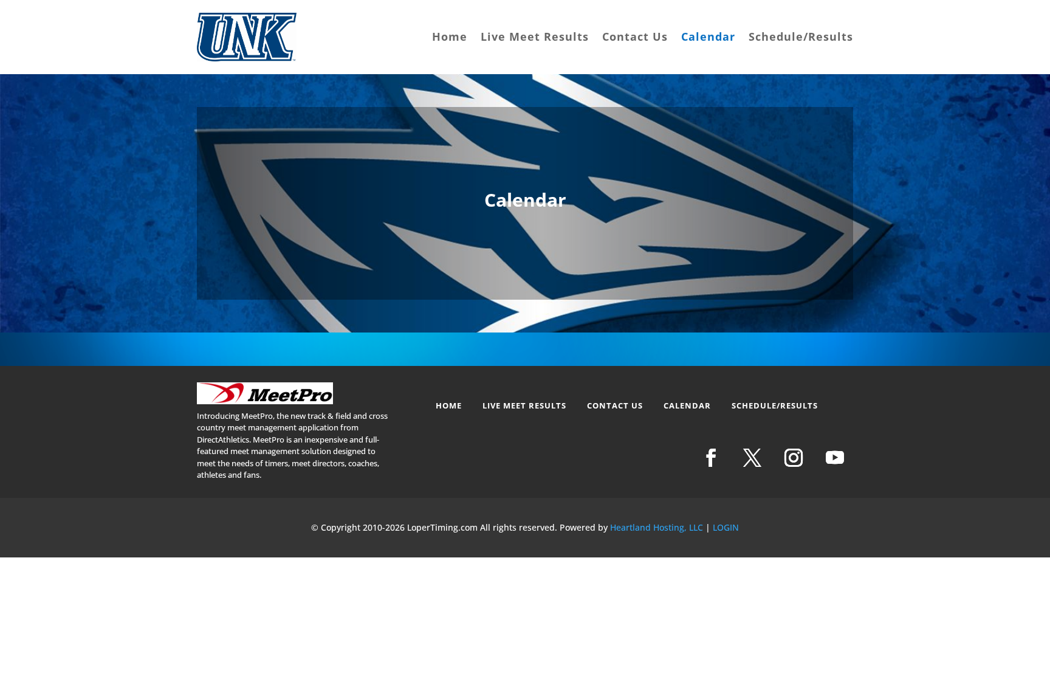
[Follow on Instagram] (793, 457)
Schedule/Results (801, 36)
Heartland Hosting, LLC (656, 527)
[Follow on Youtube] (835, 457)
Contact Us (635, 36)
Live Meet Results (535, 36)
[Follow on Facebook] (711, 457)
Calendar (708, 36)
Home (449, 36)
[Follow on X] (752, 457)
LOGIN (726, 527)
